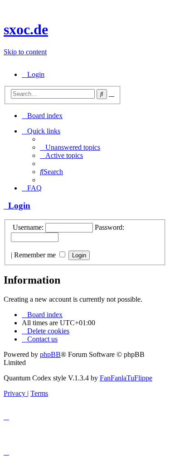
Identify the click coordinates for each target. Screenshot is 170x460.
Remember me (36, 255)
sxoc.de (26, 29)
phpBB (50, 354)
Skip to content (25, 52)
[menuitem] (33, 74)
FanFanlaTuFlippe (126, 378)
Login (17, 205)
